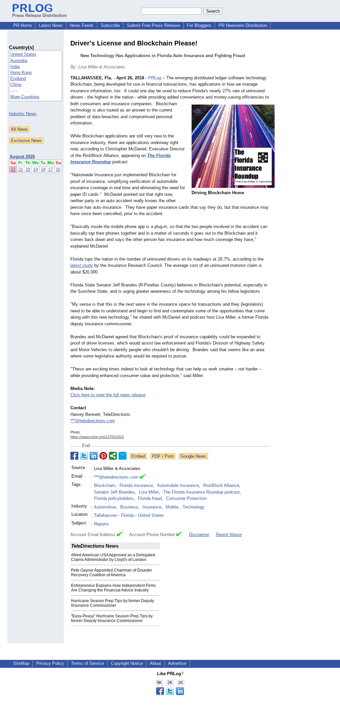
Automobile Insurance (178, 485)
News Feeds (82, 25)
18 (43, 169)
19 (35, 169)
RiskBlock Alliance (221, 485)
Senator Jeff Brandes (114, 492)
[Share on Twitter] (84, 456)
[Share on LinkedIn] (94, 456)
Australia (18, 60)
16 (58, 169)
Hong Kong (21, 72)
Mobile (172, 507)
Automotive (105, 507)
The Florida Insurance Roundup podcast (201, 492)
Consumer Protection (186, 498)
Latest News (51, 25)
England (18, 78)
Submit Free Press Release (153, 25)
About (155, 663)
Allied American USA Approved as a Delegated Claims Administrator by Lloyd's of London (113, 557)
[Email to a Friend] (123, 456)
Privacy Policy (50, 663)
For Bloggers (199, 25)
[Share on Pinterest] (103, 456)
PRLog (154, 77)
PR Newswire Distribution (242, 25)
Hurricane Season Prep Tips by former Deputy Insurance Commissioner (112, 603)
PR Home (22, 25)
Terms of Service (87, 663)
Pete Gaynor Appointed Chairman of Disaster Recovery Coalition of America (111, 572)
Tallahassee (105, 515)
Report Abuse (229, 534)
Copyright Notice (127, 663)
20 (28, 169)
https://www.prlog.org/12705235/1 (97, 437)
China (15, 84)
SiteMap (21, 663)
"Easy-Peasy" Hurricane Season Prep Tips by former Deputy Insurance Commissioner (112, 618)
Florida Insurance (136, 485)
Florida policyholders (113, 498)
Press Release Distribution (39, 15)
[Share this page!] (170, 693)
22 (13, 169)
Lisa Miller (149, 492)
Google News (193, 456)
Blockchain (104, 485)
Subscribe (110, 25)
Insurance (151, 507)
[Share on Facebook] (74, 456)
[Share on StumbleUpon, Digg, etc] (113, 456)
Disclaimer (199, 534)
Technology (194, 507)
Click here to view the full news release (107, 394)
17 (50, 169)
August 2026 (22, 156)
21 (20, 169)
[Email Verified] (143, 477)
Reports (101, 523)
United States (23, 54)
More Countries (25, 96)
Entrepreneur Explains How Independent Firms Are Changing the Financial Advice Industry (113, 587)
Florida (127, 515)
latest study (81, 265)
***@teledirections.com (92, 420)
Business (129, 507)
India (15, 66)
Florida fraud (150, 498)
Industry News (23, 113)
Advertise (177, 663)
